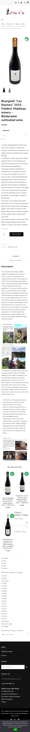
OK (15, 729)
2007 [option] (5, 594)
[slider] (3, 525)
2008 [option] (5, 596)
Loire (15, 247)
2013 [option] (5, 609)
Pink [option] (4, 563)
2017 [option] (5, 619)
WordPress (25, 713)
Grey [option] (4, 561)
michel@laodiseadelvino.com (11, 679)
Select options (8, 486)
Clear (4, 139)
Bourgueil (11, 247)
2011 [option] (5, 604)
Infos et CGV (15, 716)
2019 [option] (5, 578)
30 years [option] (6, 621)
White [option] (5, 568)
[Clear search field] (28, 634)
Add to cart (16, 234)
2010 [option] (5, 601)
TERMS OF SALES (6, 652)
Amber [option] (5, 558)
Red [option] (4, 566)
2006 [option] (5, 591)
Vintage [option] (5, 626)
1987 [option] (5, 583)
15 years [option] (6, 581)
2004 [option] (5, 586)
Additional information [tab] (15, 260)
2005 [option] (5, 588)
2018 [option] (5, 576)
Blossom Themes (8, 713)
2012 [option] (5, 606)
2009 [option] (5, 599)
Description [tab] (15, 256)
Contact (3, 655)
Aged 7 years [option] (7, 624)
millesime (5, 130)
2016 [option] (5, 616)
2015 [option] (5, 614)
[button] (25, 40)
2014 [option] (5, 611)
